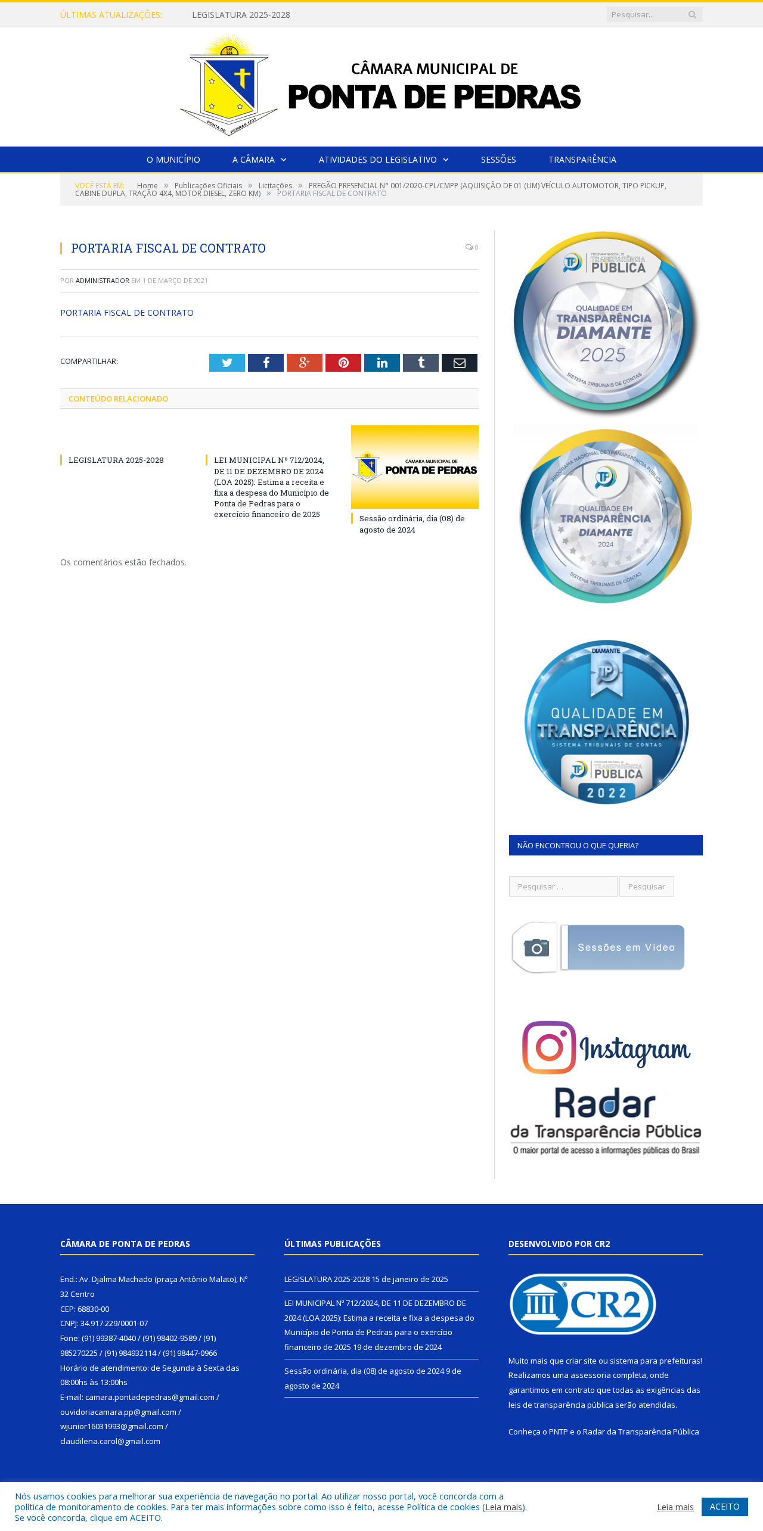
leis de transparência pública (560, 1404)
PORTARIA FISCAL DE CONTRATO (127, 312)
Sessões (498, 159)
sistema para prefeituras (655, 1360)
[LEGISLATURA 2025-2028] (124, 437)
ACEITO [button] (725, 1506)
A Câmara (253, 159)
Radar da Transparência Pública (641, 1431)
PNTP (558, 1431)
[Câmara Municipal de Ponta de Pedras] (381, 84)
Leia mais (503, 1507)
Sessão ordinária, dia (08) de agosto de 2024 (412, 523)
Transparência (582, 159)
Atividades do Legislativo (378, 159)
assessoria (590, 1375)
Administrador (102, 280)
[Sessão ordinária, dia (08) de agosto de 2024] (415, 467)
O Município (173, 159)
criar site (581, 1360)
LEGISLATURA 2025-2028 (116, 460)
